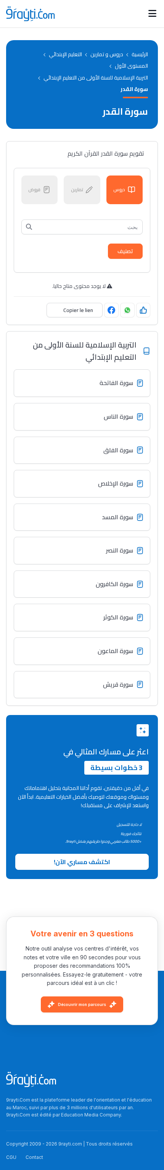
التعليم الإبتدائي (65, 54)
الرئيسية (140, 54)
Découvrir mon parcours (82, 1004)
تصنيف (125, 251)
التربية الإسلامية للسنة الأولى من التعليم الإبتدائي (95, 77)
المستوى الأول (131, 66)
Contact (34, 1157)
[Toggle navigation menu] (152, 14)
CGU (11, 1157)
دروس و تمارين (106, 54)
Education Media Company (91, 1115)
